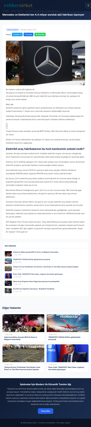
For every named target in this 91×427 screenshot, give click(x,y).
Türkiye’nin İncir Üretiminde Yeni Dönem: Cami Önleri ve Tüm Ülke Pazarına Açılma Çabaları (45, 267)
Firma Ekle (45, 411)
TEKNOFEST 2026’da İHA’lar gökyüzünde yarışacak (31, 259)
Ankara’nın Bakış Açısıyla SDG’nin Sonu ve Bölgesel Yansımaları (35, 252)
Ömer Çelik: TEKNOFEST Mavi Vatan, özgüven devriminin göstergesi (38, 274)
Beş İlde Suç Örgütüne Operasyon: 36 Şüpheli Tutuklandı (33, 289)
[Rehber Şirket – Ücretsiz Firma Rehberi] (19, 5)
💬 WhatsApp (40, 34)
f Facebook (28, 34)
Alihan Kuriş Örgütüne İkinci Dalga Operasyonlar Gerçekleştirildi (36, 281)
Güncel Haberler (12, 30)
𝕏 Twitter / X (17, 34)
